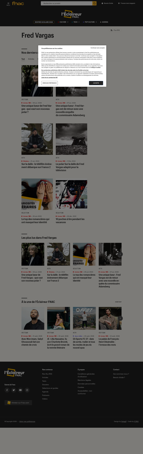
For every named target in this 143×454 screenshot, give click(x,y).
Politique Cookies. (95, 67)
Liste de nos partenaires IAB (49, 77)
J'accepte (96, 83)
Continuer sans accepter (98, 48)
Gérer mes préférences (50, 83)
